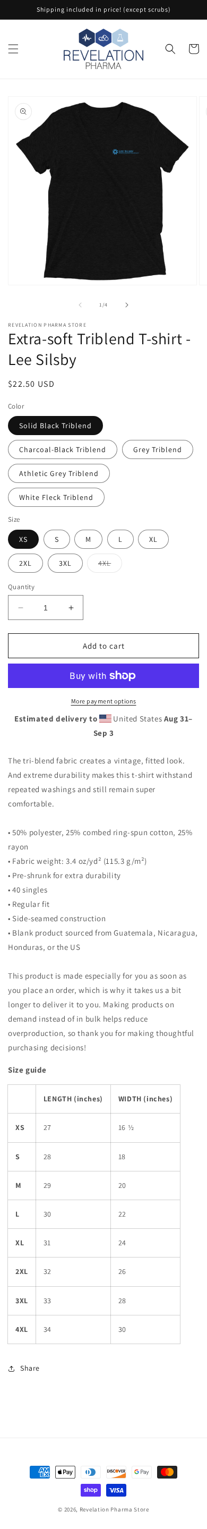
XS (23, 539)
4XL (110, 565)
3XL (65, 563)
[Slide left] (80, 305)
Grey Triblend (157, 449)
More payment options (103, 701)
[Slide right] (127, 305)
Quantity (21, 586)
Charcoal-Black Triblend (62, 449)
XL (153, 539)
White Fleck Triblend (56, 497)
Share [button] (30, 1368)
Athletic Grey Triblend (59, 473)
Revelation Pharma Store (114, 1509)
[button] (13, 49)
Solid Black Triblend (55, 425)
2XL (25, 563)
